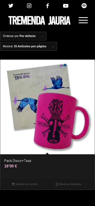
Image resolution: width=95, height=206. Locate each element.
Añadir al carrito (26, 184)
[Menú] (80, 20)
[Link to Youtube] (65, 6)
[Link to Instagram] (29, 6)
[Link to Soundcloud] (84, 6)
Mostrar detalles (69, 184)
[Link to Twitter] (11, 6)
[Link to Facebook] (47, 6)
